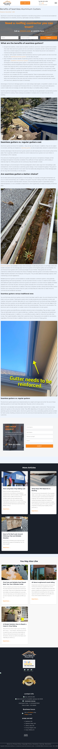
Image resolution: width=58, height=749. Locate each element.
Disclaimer (35, 744)
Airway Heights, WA (30, 727)
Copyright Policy (27, 744)
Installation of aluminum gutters (19, 60)
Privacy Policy (17, 744)
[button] (29, 664)
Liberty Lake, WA (29, 725)
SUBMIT (48, 37)
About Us (9, 744)
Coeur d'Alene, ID (29, 730)
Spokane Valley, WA (30, 723)
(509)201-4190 (25, 31)
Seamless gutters (26, 148)
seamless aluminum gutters (18, 56)
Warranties (48, 744)
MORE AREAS (26, 735)
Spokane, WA (28, 721)
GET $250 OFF (25, 3)
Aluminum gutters (6, 265)
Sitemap (41, 744)
